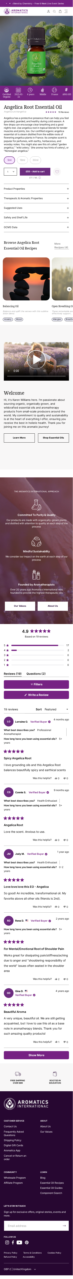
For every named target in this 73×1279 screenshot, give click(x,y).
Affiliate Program (13, 1182)
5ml (9, 160)
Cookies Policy (54, 1253)
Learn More (19, 437)
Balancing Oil (11, 306)
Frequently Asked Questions (14, 1133)
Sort (39, 709)
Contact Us (10, 1126)
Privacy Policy (10, 1253)
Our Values (20, 606)
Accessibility (29, 1257)
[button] (66, 11)
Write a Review (44, 696)
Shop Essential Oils (53, 437)
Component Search (51, 1192)
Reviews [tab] (13, 674)
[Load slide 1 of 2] (6, 3)
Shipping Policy (12, 1140)
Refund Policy (10, 1257)
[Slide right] (69, 289)
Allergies (57, 319)
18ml (22, 160)
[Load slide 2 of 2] (10, 3)
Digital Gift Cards (13, 1145)
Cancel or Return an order (15, 1157)
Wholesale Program (15, 1177)
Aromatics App (12, 1150)
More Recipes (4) (61, 245)
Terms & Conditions (32, 1253)
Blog (42, 1177)
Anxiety (8, 319)
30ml (35, 160)
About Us (53, 606)
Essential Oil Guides (51, 1187)
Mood (19, 319)
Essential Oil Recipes (52, 1182)
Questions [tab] (36, 674)
